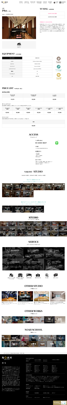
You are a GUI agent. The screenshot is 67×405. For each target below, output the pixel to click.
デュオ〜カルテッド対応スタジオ (43, 377)
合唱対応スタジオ (38, 380)
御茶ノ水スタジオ (54, 370)
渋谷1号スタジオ (45, 370)
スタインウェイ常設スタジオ (30, 381)
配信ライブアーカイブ (46, 397)
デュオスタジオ (28, 387)
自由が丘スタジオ (37, 365)
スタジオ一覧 (28, 359)
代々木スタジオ (45, 366)
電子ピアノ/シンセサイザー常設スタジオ (53, 376)
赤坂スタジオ (54, 365)
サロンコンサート (37, 397)
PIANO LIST (32, 2)
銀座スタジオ (54, 366)
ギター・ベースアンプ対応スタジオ (49, 380)
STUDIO (21, 2)
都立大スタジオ (37, 369)
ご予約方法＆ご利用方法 (55, 359)
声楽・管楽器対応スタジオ (30, 380)
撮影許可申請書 (37, 388)
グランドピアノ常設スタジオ (30, 376)
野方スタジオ (37, 366)
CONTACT (45, 2)
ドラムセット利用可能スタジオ (54, 377)
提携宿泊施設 (28, 388)
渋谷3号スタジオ (37, 370)
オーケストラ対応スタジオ (40, 381)
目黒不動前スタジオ (29, 370)
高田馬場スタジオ (28, 366)
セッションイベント (29, 397)
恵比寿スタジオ (54, 369)
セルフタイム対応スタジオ (49, 381)
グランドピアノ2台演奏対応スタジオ (31, 377)
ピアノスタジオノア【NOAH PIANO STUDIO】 (11, 353)
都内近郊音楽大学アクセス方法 (59, 387)
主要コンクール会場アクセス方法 (48, 387)
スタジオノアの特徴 (38, 359)
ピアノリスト (45, 359)
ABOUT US (26, 2)
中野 (21, 353)
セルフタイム (37, 387)
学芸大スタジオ (28, 365)
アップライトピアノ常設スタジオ (41, 376)
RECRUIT (50, 2)
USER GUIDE (39, 2)
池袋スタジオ (45, 369)
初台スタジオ (45, 365)
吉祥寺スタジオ (28, 369)
